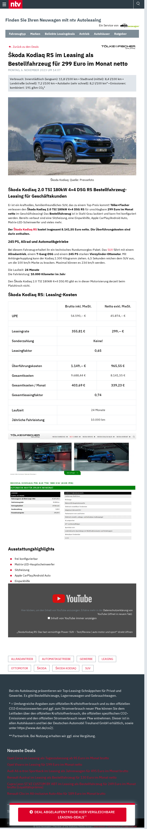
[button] (15, 4)
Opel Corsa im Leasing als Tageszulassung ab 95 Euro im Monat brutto (58, 758)
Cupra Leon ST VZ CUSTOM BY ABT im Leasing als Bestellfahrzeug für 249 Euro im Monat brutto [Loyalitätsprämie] (71, 785)
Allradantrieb (22, 659)
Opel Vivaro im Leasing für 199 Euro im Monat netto (44, 764)
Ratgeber (120, 34)
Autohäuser (102, 34)
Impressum (99, 826)
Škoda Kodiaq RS (25, 229)
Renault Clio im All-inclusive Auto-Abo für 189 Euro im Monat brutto (56, 793)
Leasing (107, 659)
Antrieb (84, 34)
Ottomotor (19, 668)
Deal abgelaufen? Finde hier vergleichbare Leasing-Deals (74, 814)
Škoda (41, 668)
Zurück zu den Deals (25, 46)
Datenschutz (113, 826)
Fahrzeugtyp (17, 34)
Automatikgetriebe (56, 659)
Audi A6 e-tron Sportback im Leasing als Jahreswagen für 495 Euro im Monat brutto (67, 771)
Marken (35, 34)
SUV (110, 249)
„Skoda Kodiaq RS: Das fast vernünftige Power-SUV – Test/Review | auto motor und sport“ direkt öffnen (75, 632)
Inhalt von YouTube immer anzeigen (74, 618)
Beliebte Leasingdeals (60, 34)
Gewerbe (86, 659)
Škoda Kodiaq (65, 668)
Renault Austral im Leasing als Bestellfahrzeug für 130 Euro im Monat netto (62, 777)
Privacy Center (129, 826)
